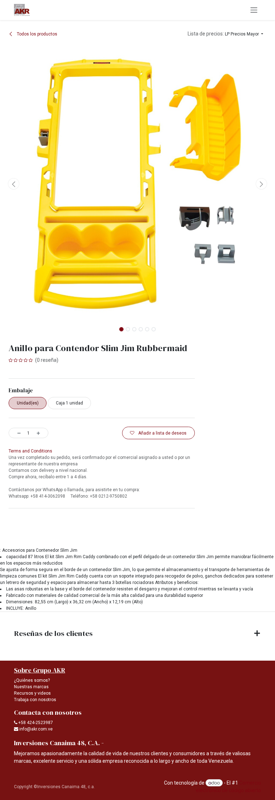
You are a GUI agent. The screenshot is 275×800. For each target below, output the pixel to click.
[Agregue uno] (40, 432)
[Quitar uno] (16, 432)
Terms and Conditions (30, 451)
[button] (225, 33)
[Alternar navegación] (254, 10)
